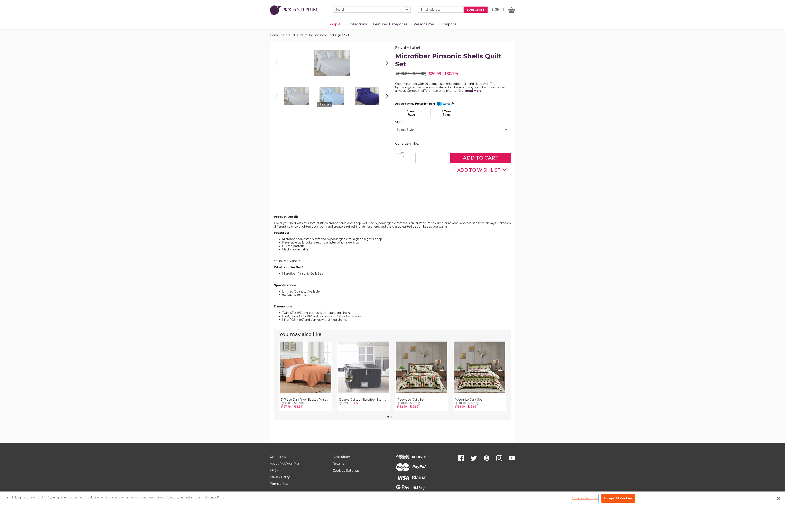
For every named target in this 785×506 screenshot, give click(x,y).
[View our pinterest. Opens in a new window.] (486, 458)
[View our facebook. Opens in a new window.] (461, 458)
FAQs (274, 470)
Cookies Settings (346, 470)
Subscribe (475, 9)
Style (405, 122)
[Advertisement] (392, 205)
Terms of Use (279, 484)
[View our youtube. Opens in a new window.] (512, 458)
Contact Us (278, 457)
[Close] (778, 498)
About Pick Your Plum (285, 463)
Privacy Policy (280, 477)
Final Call (289, 35)
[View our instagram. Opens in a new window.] (499, 458)
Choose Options (305, 373)
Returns (338, 463)
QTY (401, 153)
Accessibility (341, 457)
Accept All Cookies (618, 498)
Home (274, 35)
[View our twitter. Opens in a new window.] (474, 458)
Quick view (305, 362)
